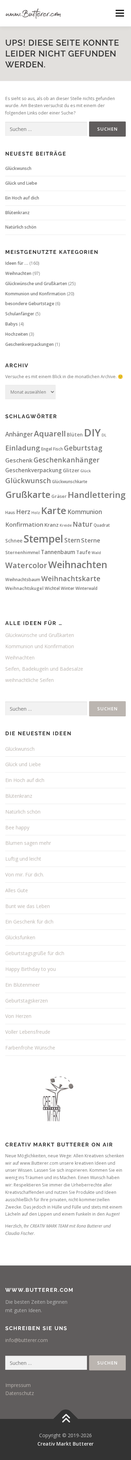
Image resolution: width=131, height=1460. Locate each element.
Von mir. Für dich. (24, 874)
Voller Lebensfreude (27, 1031)
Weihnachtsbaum (22, 580)
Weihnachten (18, 273)
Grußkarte (27, 494)
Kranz (51, 524)
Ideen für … (16, 263)
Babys (11, 324)
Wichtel (52, 588)
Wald (96, 552)
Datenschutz (19, 1393)
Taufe (83, 552)
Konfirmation (24, 524)
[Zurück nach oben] (65, 1418)
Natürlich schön (20, 227)
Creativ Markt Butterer (65, 1443)
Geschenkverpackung (33, 470)
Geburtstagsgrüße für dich (34, 953)
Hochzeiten (16, 334)
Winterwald (86, 588)
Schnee (13, 541)
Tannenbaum (58, 552)
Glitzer (71, 470)
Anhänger (19, 434)
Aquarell (50, 433)
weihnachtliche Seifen (29, 680)
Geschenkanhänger (67, 460)
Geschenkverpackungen (29, 344)
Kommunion (84, 512)
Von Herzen (18, 1016)
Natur (83, 524)
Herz (23, 511)
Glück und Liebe (21, 183)
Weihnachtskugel (24, 588)
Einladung (22, 448)
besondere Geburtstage (29, 304)
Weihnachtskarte (70, 578)
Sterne (90, 540)
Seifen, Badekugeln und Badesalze (44, 668)
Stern (72, 540)
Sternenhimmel (22, 552)
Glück (85, 470)
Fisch (58, 449)
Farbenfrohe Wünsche (30, 1047)
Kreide (66, 525)
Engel (46, 449)
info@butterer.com (26, 1340)
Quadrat (102, 525)
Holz (35, 512)
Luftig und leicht (23, 858)
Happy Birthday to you (30, 969)
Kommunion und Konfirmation (35, 294)
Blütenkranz (17, 213)
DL (104, 435)
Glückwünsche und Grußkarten (36, 284)
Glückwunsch (18, 168)
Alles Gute (16, 890)
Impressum (18, 1385)
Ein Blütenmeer (22, 984)
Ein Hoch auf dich (22, 198)
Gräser (59, 496)
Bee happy (17, 827)
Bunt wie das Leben (27, 906)
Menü (119, 13)
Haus (10, 512)
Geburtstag (83, 448)
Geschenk (18, 460)
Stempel (43, 539)
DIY (92, 433)
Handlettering (96, 494)
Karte (53, 510)
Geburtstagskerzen (26, 1000)
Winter (67, 588)
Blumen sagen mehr (28, 843)
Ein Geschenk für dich (29, 921)
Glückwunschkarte (69, 481)
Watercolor (26, 565)
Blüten (75, 435)
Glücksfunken (20, 937)
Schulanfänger (19, 314)
